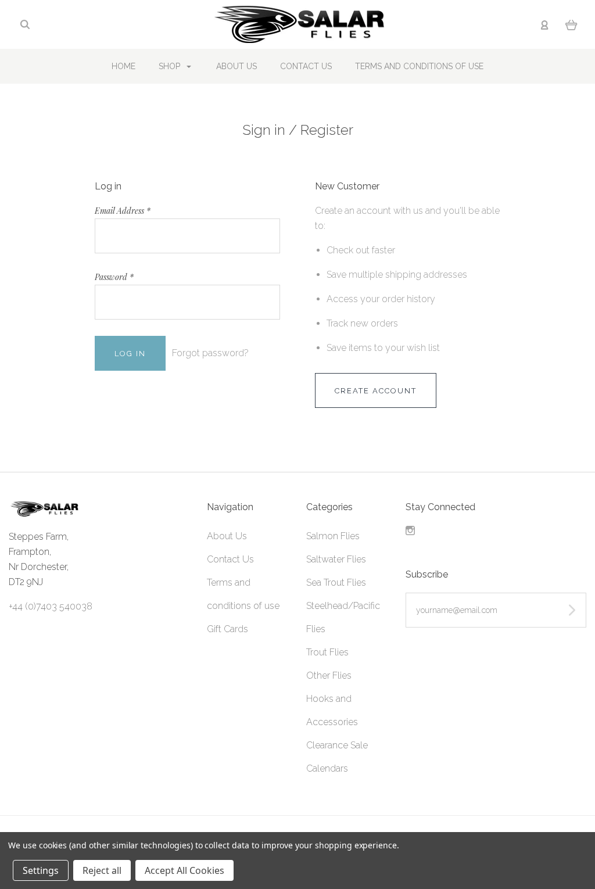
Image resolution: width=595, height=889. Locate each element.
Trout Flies (327, 652)
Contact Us (306, 66)
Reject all (102, 870)
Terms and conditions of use (419, 66)
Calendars (327, 768)
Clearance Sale (337, 745)
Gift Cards (227, 629)
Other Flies (329, 675)
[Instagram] (410, 531)
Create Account (376, 390)
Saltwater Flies (336, 559)
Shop (170, 66)
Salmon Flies (333, 536)
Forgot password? (210, 353)
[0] (571, 24)
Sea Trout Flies (336, 582)
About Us (236, 66)
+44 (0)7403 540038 (50, 606)
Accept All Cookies (184, 870)
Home (123, 66)
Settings (41, 870)
